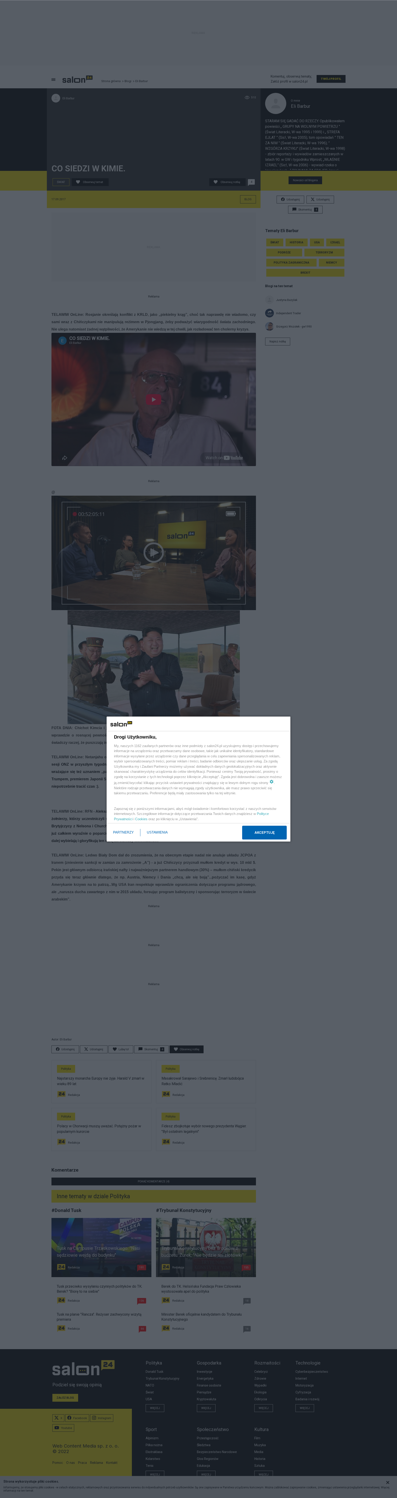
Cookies (141, 819)
